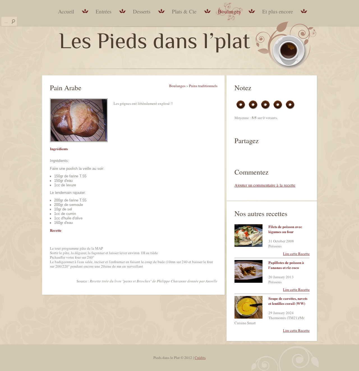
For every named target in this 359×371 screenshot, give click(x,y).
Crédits (200, 357)
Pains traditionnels (203, 85)
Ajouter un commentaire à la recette (264, 185)
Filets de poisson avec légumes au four (285, 229)
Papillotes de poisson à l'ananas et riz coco (286, 265)
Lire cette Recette (296, 253)
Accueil (66, 11)
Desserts (141, 11)
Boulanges (229, 11)
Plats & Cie (184, 11)
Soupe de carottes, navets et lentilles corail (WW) (287, 301)
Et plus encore (277, 11)
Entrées (103, 11)
